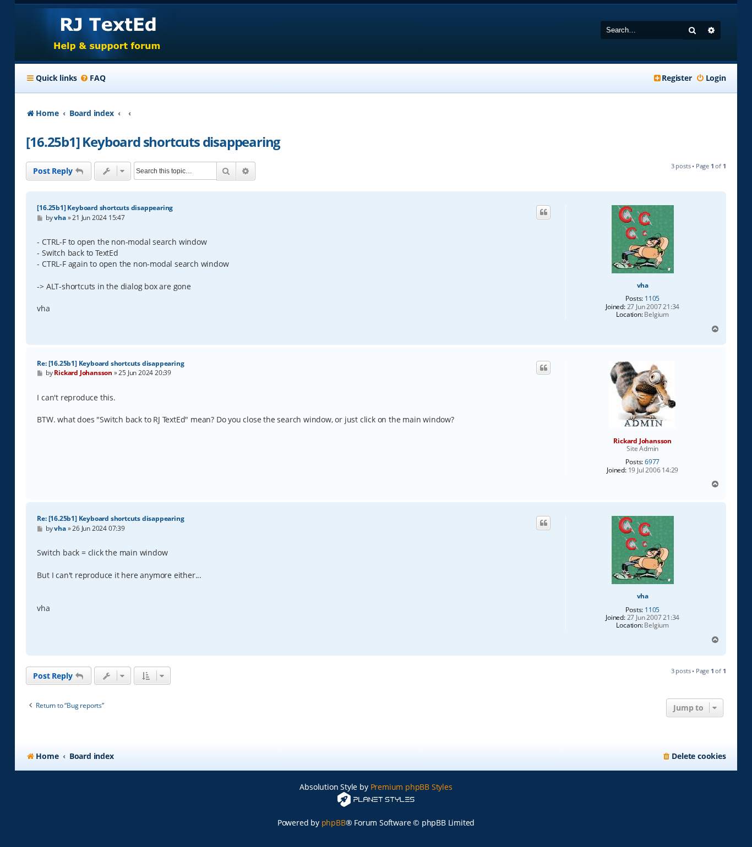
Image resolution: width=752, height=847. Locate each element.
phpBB (333, 822)
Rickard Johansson (642, 441)
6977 (652, 462)
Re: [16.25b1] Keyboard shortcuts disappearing (110, 363)
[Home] (96, 32)
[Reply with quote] (543, 212)
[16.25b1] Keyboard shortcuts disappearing (153, 142)
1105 (652, 298)
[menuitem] (92, 78)
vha (643, 285)
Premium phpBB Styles (411, 787)
